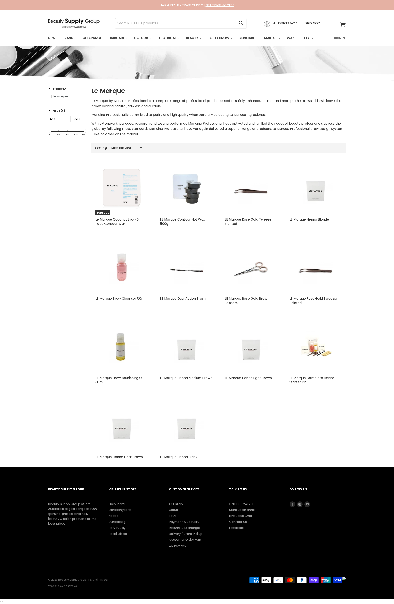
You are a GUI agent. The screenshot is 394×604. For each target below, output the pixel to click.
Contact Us (238, 522)
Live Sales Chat (240, 516)
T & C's (92, 580)
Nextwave (70, 586)
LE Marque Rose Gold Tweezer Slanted (249, 221)
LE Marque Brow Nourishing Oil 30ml (119, 380)
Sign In (339, 38)
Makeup (271, 38)
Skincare (247, 38)
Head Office (118, 533)
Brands (69, 38)
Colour (141, 38)
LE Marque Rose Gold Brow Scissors (246, 300)
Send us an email (242, 510)
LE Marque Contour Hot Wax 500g (182, 221)
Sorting (101, 147)
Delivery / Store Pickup (186, 533)
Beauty (192, 38)
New (51, 38)
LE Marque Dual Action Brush (183, 298)
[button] (57, 89)
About (173, 510)
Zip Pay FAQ (178, 545)
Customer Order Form (185, 539)
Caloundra (117, 504)
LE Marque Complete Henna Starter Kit (311, 380)
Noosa (113, 516)
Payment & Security (184, 522)
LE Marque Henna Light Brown (248, 377)
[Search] (240, 23)
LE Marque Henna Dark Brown (119, 457)
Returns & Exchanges (185, 527)
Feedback (236, 527)
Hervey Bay (117, 527)
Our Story (176, 504)
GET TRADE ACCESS (220, 5)
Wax (291, 38)
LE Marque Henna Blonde (309, 219)
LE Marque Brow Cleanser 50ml (120, 298)
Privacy (103, 580)
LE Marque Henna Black (178, 457)
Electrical (167, 38)
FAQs (172, 516)
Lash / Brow (219, 38)
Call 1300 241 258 (241, 504)
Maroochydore (120, 510)
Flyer (308, 38)
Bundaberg (117, 522)
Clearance (92, 38)
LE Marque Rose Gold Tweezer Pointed (313, 300)
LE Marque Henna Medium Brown (186, 377)
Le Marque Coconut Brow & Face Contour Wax (117, 221)
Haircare (117, 38)
